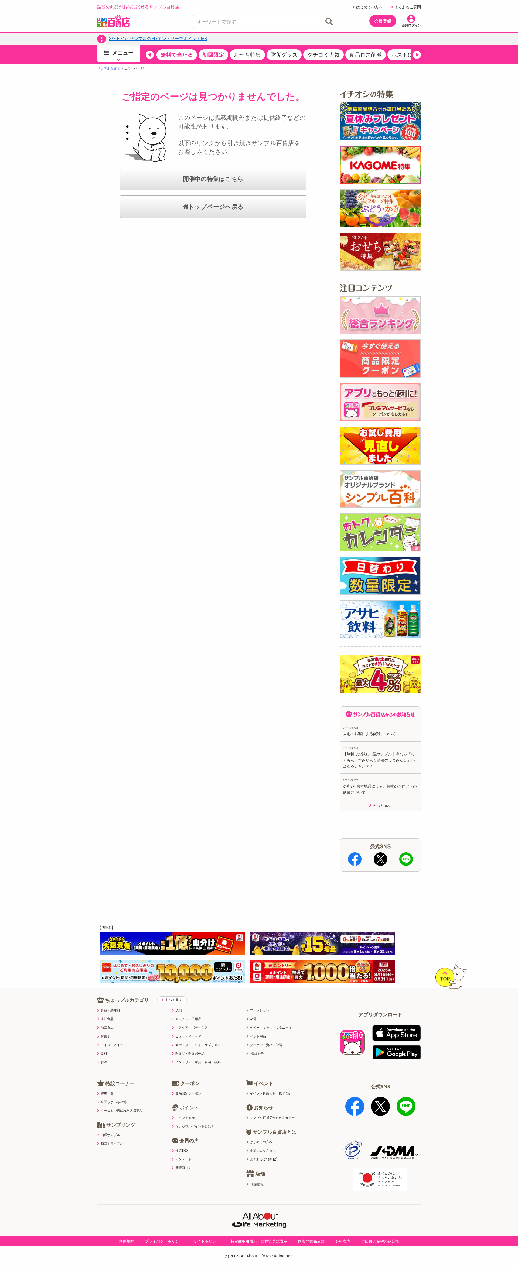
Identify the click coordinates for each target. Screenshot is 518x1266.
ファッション (259, 1010)
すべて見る (173, 999)
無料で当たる (177, 54)
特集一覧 (107, 1093)
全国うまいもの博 (114, 1102)
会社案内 (342, 1241)
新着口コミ (183, 1167)
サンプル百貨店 (108, 68)
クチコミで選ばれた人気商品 (122, 1110)
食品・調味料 (110, 1010)
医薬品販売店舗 (311, 1241)
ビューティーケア (188, 1036)
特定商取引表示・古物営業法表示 (259, 1241)
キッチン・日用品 (188, 1019)
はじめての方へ (369, 6)
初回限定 (213, 54)
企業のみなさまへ (263, 1150)
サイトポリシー (206, 1241)
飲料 (104, 1053)
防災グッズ (284, 54)
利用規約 (126, 1241)
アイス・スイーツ (114, 1045)
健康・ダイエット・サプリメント (199, 1045)
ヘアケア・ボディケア (191, 1027)
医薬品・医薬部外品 (190, 1053)
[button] (150, 55)
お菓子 (105, 1036)
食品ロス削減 (365, 54)
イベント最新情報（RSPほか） (272, 1093)
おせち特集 (247, 54)
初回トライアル (112, 1143)
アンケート (183, 1159)
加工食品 (107, 1027)
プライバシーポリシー (164, 1241)
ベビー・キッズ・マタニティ (271, 1027)
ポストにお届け (410, 54)
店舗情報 (257, 1184)
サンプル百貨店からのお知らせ (272, 1117)
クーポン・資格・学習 (266, 1045)
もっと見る (382, 805)
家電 (253, 1019)
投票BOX (181, 1150)
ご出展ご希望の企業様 (380, 1241)
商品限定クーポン (188, 1093)
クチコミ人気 (323, 54)
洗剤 (178, 1010)
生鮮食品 (107, 1019)
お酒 (104, 1062)
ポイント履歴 (185, 1117)
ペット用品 (258, 1036)
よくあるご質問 (407, 6)
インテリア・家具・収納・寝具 (198, 1062)
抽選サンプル (110, 1135)
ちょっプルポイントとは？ (194, 1126)
